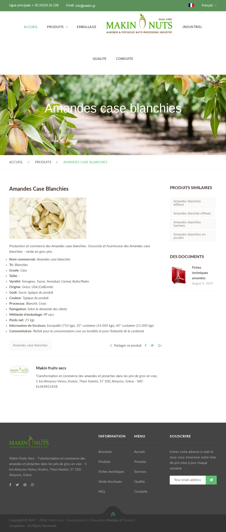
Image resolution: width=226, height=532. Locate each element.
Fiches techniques (111, 471)
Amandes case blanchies (30, 345)
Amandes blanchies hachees (187, 224)
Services (140, 471)
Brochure (105, 452)
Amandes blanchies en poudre (189, 236)
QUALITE (100, 59)
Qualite (139, 481)
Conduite (124, 59)
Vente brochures (110, 481)
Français (207, 5)
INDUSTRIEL (192, 27)
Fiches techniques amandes (200, 273)
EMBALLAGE (86, 27)
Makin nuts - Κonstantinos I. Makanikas (76, 520)
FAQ (101, 491)
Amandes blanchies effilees (187, 203)
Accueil (31, 27)
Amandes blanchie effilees (192, 213)
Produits (55, 27)
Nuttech (129, 520)
